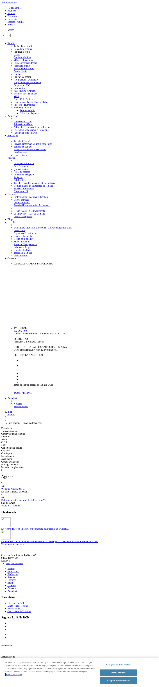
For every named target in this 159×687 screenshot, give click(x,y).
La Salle (11, 222)
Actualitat (12, 398)
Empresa (11, 194)
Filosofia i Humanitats (24, 104)
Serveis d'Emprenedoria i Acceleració (32, 205)
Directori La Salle (22, 250)
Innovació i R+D (22, 202)
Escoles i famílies (15, 21)
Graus (17, 54)
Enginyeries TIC (22, 85)
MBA (16, 96)
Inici (9, 411)
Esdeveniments (21, 155)
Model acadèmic (22, 241)
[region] (79, 672)
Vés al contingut (9, 2)
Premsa (11, 24)
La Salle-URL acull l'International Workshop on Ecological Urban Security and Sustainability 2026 (49, 541)
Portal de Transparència (25, 244)
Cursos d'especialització (25, 63)
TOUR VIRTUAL (23, 393)
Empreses (12, 16)
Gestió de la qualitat (23, 238)
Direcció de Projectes (24, 99)
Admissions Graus (23, 121)
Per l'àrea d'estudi (22, 77)
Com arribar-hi (21, 255)
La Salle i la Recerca (24, 163)
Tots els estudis (27, 110)
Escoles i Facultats (23, 236)
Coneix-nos (19, 230)
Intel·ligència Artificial (25, 91)
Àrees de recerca (22, 171)
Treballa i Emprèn (22, 141)
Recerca (11, 158)
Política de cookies (14, 674)
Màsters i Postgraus (23, 60)
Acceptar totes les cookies (118, 680)
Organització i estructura (26, 233)
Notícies (18, 403)
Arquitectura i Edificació (26, 79)
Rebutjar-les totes (118, 672)
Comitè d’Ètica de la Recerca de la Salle (33, 185)
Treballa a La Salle (23, 252)
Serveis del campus (23, 146)
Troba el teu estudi (23, 46)
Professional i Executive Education (31, 197)
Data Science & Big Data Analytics (31, 102)
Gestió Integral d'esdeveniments (29, 211)
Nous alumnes (14, 8)
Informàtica (19, 88)
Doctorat (18, 74)
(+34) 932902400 (14, 563)
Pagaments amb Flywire (25, 132)
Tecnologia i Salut (22, 107)
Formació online (22, 65)
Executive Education (24, 68)
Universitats (13, 19)
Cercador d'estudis (23, 49)
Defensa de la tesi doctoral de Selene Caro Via (24, 500)
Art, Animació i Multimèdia (27, 82)
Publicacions (20, 180)
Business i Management (25, 93)
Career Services (21, 199)
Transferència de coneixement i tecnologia (34, 183)
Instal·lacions (20, 152)
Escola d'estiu (20, 71)
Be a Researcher (22, 166)
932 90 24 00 (20, 330)
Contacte (11, 258)
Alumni (11, 13)
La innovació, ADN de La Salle (29, 213)
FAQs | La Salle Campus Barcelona (31, 130)
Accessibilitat (13, 608)
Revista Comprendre (24, 188)
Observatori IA (21, 191)
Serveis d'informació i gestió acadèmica (33, 144)
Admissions (13, 116)
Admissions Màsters (23, 124)
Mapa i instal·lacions (17, 605)
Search (10, 30)
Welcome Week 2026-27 (13, 489)
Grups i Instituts (21, 169)
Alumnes (11, 10)
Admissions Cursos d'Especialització (32, 127)
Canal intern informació (19, 611)
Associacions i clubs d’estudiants (30, 149)
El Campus (12, 135)
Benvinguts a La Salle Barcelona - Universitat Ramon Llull (43, 227)
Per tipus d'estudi (22, 51)
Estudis (11, 43)
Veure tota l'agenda (10, 505)
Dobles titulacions (22, 57)
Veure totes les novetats (12, 544)
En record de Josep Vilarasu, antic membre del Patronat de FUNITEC (35, 528)
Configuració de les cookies (118, 665)
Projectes (18, 177)
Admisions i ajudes (29, 113)
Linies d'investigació (24, 174)
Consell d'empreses (23, 216)
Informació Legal (22, 247)
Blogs (10, 219)
